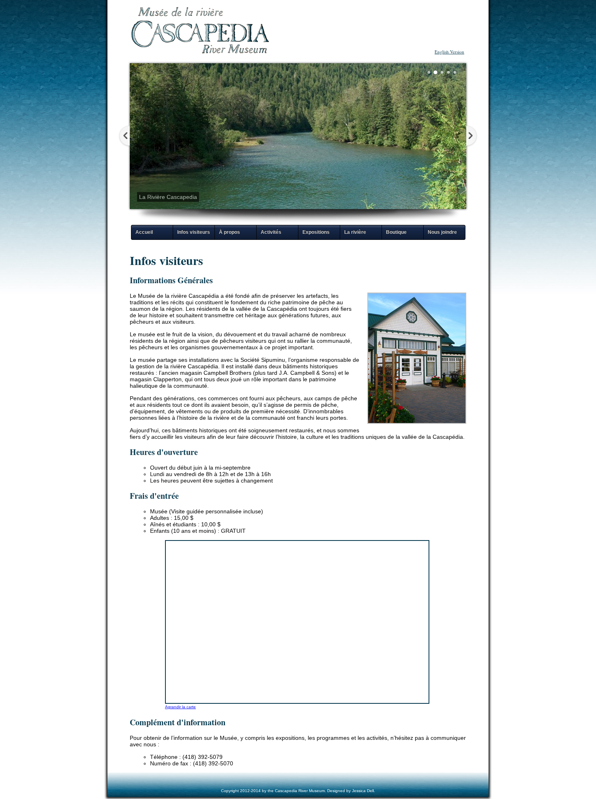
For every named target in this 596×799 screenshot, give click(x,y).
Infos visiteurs (193, 232)
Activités (271, 232)
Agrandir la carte (180, 707)
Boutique (396, 232)
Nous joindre (442, 232)
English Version (449, 52)
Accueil (144, 232)
